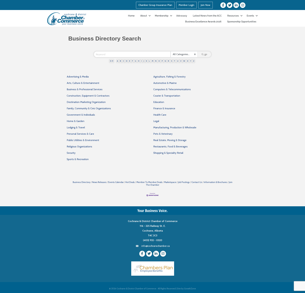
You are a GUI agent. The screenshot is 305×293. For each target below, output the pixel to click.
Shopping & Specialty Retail (168, 152)
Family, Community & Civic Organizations (89, 108)
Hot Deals (130, 182)
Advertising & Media (78, 76)
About (143, 15)
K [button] (146, 61)
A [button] (117, 61)
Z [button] (193, 61)
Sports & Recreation (78, 159)
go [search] (205, 54)
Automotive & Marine (165, 82)
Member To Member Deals (149, 182)
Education (158, 102)
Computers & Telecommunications (172, 89)
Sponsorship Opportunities (241, 21)
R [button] (168, 61)
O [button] (159, 61)
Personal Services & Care (80, 133)
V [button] (180, 61)
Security (71, 152)
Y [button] (190, 61)
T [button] (174, 61)
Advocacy (181, 15)
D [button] (126, 61)
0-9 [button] (111, 61)
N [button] (155, 61)
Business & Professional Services (84, 89)
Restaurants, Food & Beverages (170, 146)
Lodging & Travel (76, 127)
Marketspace (170, 182)
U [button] (177, 61)
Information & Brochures (215, 182)
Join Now (205, 5)
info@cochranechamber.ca (156, 245)
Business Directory (81, 182)
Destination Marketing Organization (86, 102)
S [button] (171, 61)
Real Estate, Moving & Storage (169, 140)
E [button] (129, 61)
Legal (156, 121)
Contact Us (196, 182)
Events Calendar (116, 182)
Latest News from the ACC (207, 15)
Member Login (186, 5)
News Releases (99, 182)
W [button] (184, 61)
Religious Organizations (79, 146)
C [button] (123, 61)
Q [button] (165, 61)
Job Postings (184, 182)
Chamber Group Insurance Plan (155, 5)
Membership (161, 15)
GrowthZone (190, 288)
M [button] (152, 61)
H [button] (138, 61)
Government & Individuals (81, 114)
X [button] (187, 61)
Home (131, 15)
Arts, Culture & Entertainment (83, 82)
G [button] (135, 61)
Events (250, 15)
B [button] (120, 61)
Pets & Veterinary (163, 133)
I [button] (141, 61)
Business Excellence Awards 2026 (203, 21)
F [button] (132, 61)
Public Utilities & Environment (83, 140)
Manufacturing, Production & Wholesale (174, 127)
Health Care (159, 114)
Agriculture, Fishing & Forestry (169, 76)
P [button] (162, 61)
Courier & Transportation (166, 95)
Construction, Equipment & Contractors (88, 95)
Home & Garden (75, 121)
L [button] (149, 61)
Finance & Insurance (164, 108)
